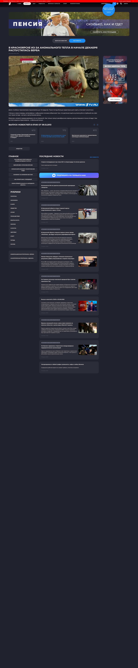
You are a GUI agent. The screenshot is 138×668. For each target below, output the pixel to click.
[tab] (61, 41)
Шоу (34, 3)
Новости (27, 3)
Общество (19, 148)
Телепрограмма (75, 3)
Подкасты (42, 3)
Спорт (65, 3)
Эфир (19, 3)
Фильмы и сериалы (54, 3)
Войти (126, 3)
